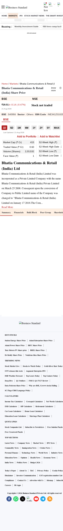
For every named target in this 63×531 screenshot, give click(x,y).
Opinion (24, 458)
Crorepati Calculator (34, 401)
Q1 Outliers (20, 381)
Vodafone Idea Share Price (35, 355)
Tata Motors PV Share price (16, 350)
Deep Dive (9, 381)
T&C (32, 471)
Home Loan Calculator (34, 411)
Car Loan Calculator (13, 411)
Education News (11, 458)
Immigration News (29, 448)
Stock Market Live (12, 366)
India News (9, 462)
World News (43, 453)
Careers (8, 485)
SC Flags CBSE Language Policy (17, 390)
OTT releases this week (14, 371)
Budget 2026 (35, 462)
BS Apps (17, 485)
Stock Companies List (13, 427)
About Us (23, 471)
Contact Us (21, 480)
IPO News (51, 443)
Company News (24, 443)
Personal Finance (11, 453)
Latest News (9, 443)
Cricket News (45, 448)
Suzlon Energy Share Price (15, 340)
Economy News (49, 458)
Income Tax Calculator (14, 401)
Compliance (9, 480)
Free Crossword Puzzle (14, 432)
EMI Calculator (11, 406)
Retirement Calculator (44, 406)
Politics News (22, 462)
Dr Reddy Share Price (13, 355)
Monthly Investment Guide (26, 26)
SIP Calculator (26, 406)
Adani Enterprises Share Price (40, 340)
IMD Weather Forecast (14, 376)
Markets (13, 16)
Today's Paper (10, 471)
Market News (38, 443)
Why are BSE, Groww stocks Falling (43, 386)
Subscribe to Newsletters (34, 427)
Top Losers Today (33, 376)
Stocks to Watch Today (32, 366)
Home (4, 16)
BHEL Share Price (37, 350)
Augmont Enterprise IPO (36, 371)
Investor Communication (26, 475)
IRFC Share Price (35, 345)
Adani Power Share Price (15, 345)
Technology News (28, 453)
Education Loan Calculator (15, 416)
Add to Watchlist (50, 136)
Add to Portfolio (26, 136)
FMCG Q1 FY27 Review (38, 381)
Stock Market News (34, 16)
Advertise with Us (36, 480)
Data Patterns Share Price (15, 386)
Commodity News (12, 448)
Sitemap (50, 480)
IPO (21, 16)
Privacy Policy (43, 471)
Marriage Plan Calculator (40, 416)
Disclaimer (9, 475)
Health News (35, 458)
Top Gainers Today (50, 376)
